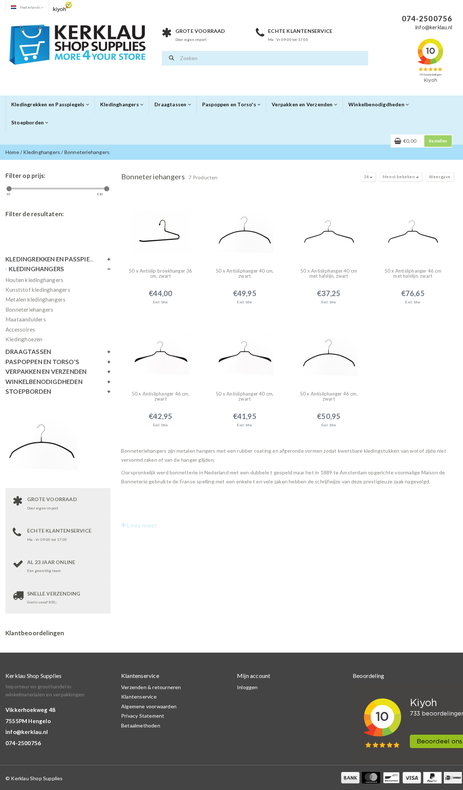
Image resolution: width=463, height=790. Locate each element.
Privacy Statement (142, 716)
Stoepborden (28, 122)
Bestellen (438, 140)
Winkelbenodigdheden (376, 104)
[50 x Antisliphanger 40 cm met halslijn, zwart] (329, 226)
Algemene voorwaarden (149, 706)
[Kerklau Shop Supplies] (77, 43)
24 (367, 176)
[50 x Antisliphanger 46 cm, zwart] (160, 349)
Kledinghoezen (24, 339)
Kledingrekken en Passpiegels (48, 104)
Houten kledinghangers (34, 280)
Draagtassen (170, 104)
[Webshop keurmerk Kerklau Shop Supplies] (62, 7)
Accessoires (20, 329)
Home (12, 152)
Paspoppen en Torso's (229, 104)
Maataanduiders (25, 319)
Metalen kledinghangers (35, 299)
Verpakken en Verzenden (303, 104)
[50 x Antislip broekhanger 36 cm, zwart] (160, 226)
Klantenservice (139, 696)
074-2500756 (23, 743)
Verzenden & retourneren (151, 687)
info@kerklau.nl (26, 732)
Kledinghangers (120, 104)
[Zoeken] (171, 58)
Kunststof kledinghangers (37, 289)
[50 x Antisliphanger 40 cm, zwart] (245, 226)
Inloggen (247, 687)
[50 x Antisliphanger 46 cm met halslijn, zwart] (413, 226)
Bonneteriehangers (87, 152)
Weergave (440, 176)
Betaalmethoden (140, 725)
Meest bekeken (399, 176)
